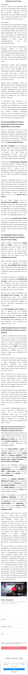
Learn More (14, 666)
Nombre (3, 619)
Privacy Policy (14, 658)
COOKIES (7, 658)
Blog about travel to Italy (13, 1)
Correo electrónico (7, 626)
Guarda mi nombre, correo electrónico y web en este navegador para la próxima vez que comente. (14, 643)
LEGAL (21, 658)
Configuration (14, 671)
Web (2, 633)
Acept (14, 669)
